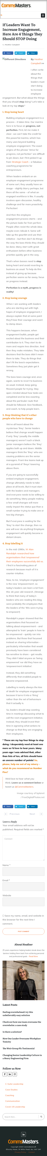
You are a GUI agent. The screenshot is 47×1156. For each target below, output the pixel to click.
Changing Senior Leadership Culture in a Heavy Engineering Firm (22, 1056)
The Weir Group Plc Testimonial (19, 1048)
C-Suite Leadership (14, 1084)
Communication (12, 1101)
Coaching (9, 1095)
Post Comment (23, 931)
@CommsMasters (24, 786)
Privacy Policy (20, 1152)
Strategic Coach (20, 161)
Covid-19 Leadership (15, 1106)
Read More (33, 956)
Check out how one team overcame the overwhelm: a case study (22, 1023)
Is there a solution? (12, 1031)
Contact (32, 1152)
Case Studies (11, 1089)
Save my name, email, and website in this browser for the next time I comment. (23, 919)
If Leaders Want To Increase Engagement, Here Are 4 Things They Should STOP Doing (22, 31)
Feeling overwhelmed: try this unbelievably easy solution (18, 1013)
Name (6, 865)
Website (7, 895)
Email (6, 880)
